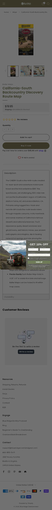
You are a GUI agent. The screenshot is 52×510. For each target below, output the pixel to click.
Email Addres (31, 252)
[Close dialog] (1, 241)
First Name (31, 247)
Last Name (43, 247)
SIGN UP (39, 262)
